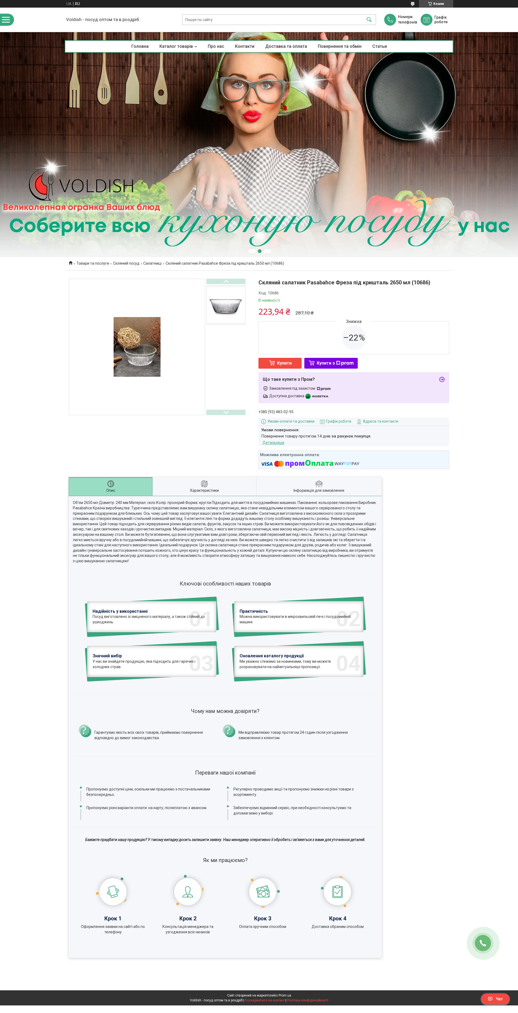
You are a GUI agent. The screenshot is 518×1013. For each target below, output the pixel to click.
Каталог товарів (176, 46)
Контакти (244, 46)
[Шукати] (369, 20)
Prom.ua (285, 995)
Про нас (216, 46)
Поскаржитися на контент (265, 1000)
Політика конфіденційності (307, 1000)
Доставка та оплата (286, 46)
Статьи (379, 46)
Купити (284, 363)
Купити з (326, 363)
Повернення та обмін (340, 46)
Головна (140, 46)
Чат (499, 999)
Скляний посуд (126, 263)
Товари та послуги (92, 263)
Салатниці (152, 263)
